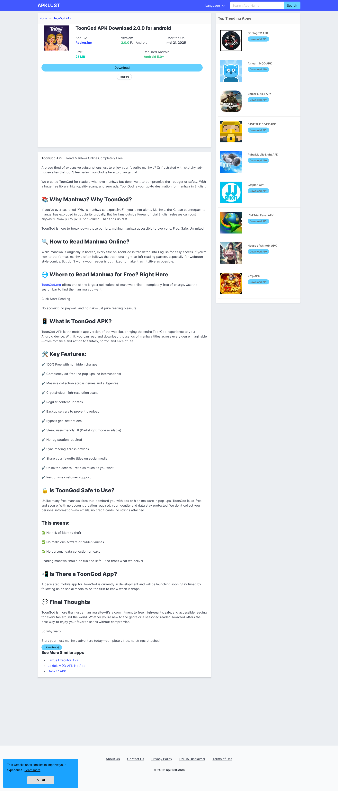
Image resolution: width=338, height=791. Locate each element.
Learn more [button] (32, 770)
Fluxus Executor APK (63, 660)
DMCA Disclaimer (192, 759)
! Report (124, 76)
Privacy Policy (161, 759)
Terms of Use (222, 759)
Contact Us (135, 759)
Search (292, 5)
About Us (113, 759)
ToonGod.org (51, 285)
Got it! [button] (41, 780)
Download (122, 68)
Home (43, 18)
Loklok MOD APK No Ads (66, 666)
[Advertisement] (124, 111)
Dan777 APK (57, 671)
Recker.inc (84, 42)
